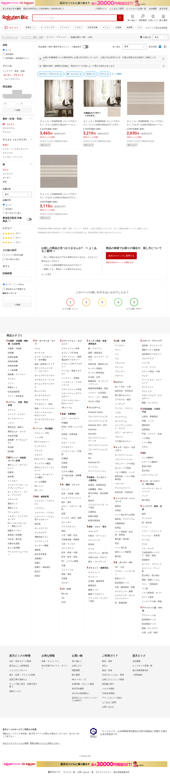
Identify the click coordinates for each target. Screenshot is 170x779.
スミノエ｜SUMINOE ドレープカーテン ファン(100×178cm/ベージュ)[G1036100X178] (58, 124)
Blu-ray (64, 593)
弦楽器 (64, 463)
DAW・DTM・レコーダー (71, 428)
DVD (63, 602)
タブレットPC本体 (69, 353)
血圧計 (38, 571)
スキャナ (38, 455)
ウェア (145, 376)
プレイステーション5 (97, 416)
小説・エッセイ (68, 544)
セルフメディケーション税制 (16, 743)
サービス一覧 (69, 772)
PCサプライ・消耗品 (44, 459)
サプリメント (94, 572)
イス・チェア (148, 548)
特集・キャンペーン (50, 661)
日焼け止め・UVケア (97, 557)
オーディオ (39, 353)
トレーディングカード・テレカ (124, 426)
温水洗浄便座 (40, 554)
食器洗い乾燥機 (15, 535)
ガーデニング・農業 (124, 591)
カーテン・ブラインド (152, 564)
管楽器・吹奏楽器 (69, 434)
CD (62, 598)
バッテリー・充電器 (70, 378)
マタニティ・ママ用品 (125, 463)
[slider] (2, 98)
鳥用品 (118, 528)
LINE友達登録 (108, 693)
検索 (18, 110)
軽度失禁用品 (94, 520)
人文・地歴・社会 (69, 535)
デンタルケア (40, 532)
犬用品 (118, 510)
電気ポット (13, 503)
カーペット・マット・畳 (152, 569)
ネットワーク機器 (42, 463)
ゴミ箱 (145, 588)
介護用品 (92, 512)
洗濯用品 (146, 429)
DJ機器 (64, 458)
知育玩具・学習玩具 (124, 391)
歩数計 (38, 563)
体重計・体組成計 (42, 567)
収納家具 (146, 560)
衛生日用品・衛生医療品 (98, 494)
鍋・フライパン (95, 348)
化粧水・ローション (97, 536)
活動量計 (38, 558)
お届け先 (7, 189)
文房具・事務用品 (150, 416)
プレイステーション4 (97, 421)
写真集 (64, 578)
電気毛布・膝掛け (16, 427)
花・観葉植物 (121, 603)
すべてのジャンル (10, 37)
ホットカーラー (41, 528)
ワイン (118, 350)
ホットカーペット (16, 418)
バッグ (145, 496)
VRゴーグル (66, 408)
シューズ (146, 363)
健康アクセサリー (96, 594)
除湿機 (11, 451)
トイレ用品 (147, 442)
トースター (13, 481)
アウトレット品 (149, 615)
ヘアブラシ (39, 508)
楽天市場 (163, 8)
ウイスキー (120, 345)
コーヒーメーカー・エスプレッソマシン (18, 486)
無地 (5, 182)
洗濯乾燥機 (13, 357)
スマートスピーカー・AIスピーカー (44, 414)
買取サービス (15, 691)
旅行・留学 (66, 502)
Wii (89, 458)
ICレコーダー (40, 391)
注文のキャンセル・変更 (113, 675)
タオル (145, 447)
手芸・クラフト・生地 (152, 434)
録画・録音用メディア (44, 364)
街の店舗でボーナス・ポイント (54, 667)
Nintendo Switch (95, 412)
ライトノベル (67, 570)
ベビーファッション (124, 459)
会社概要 (153, 8)
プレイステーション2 (97, 449)
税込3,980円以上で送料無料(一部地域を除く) (43, 8)
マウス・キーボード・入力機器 (44, 476)
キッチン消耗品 (95, 368)
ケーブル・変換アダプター (71, 372)
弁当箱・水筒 (94, 377)
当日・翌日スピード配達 (20, 661)
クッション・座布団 (151, 535)
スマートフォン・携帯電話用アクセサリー (71, 358)
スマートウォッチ (150, 475)
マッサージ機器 (41, 545)
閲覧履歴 (76, 670)
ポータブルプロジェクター (44, 421)
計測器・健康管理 (96, 581)
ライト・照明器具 (16, 396)
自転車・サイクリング (152, 345)
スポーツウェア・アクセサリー (152, 397)
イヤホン (79, 27)
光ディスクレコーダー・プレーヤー (43, 369)
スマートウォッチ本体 (71, 389)
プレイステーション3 (97, 445)
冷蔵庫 (118, 27)
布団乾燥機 (13, 366)
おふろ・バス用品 (123, 468)
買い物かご (77, 661)
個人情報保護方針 (140, 670)
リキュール (120, 363)
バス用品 (146, 438)
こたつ (11, 423)
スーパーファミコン (97, 471)
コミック (65, 489)
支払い (105, 666)
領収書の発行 (108, 684)
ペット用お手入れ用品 (125, 515)
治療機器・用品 (95, 489)
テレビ (140, 27)
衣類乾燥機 (13, 361)
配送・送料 (107, 661)
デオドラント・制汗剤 (98, 553)
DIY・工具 (119, 567)
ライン (6, 170)
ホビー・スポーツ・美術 (71, 507)
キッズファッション (124, 455)
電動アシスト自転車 (151, 350)
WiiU (90, 454)
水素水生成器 (14, 543)
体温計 (38, 576)
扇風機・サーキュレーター (18, 441)
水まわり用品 (94, 401)
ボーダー (7, 178)
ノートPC (39, 437)
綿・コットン (9, 124)
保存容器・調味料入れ (98, 364)
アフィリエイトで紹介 (112, 698)
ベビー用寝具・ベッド (125, 472)
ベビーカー (120, 483)
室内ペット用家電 (123, 552)
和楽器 (64, 467)
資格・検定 (66, 574)
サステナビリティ (104, 772)
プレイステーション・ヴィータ (98, 439)
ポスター (65, 583)
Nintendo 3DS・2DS (97, 425)
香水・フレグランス (97, 561)
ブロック (119, 437)
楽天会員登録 (161, 28)
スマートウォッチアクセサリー (71, 395)
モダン (6, 145)
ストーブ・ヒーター (17, 414)
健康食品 (92, 585)
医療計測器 (93, 516)
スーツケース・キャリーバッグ (152, 490)
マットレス (147, 518)
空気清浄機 (92, 27)
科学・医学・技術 (69, 557)
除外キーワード (10, 293)
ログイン (150, 28)
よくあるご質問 (117, 8)
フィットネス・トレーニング (152, 381)
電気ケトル (13, 508)
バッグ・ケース (149, 367)
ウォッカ (119, 367)
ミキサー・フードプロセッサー (18, 517)
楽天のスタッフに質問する (121, 255)
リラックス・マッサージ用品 (98, 599)
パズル (118, 412)
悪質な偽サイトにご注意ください (45, 743)
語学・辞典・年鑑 (69, 552)
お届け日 (7, 200)
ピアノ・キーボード (70, 418)
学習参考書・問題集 (70, 539)
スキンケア (93, 531)
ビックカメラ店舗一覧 (136, 8)
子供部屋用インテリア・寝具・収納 (151, 554)
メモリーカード (41, 400)
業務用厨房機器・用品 (98, 388)
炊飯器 (11, 472)
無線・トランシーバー (44, 408)
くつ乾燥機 (13, 370)
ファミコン (93, 467)
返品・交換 (107, 670)
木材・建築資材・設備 (125, 587)
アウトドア (147, 391)
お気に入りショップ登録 (113, 679)
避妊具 (91, 500)
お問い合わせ (108, 707)
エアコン (106, 27)
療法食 (118, 556)
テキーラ (119, 376)
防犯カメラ (120, 578)
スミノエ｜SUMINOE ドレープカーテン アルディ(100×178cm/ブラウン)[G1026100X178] (58, 197)
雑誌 (63, 531)
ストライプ (8, 174)
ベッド (145, 527)
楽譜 (63, 513)
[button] (7, 94)
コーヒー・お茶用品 (97, 393)
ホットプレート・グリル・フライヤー (18, 493)
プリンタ (38, 450)
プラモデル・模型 (123, 399)
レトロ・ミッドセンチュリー (16, 149)
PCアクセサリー (42, 442)
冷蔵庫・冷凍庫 (15, 348)
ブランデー (120, 371)
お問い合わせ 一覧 (85, 772)
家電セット (31, 27)
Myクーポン (77, 679)
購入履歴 (76, 675)
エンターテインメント (71, 498)
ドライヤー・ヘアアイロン (44, 502)
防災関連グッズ (122, 583)
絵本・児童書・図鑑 (70, 493)
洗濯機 (129, 27)
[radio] (4, 50)
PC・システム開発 (69, 561)
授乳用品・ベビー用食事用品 (125, 477)
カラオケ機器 (67, 471)
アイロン (12, 379)
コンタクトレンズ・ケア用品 (98, 506)
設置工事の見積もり (18, 679)
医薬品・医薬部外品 (97, 485)
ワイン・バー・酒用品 (98, 397)
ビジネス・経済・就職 (71, 518)
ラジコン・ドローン (124, 408)
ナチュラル (8, 153)
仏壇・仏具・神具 (150, 632)
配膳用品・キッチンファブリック (98, 382)
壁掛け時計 (147, 466)
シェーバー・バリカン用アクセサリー (44, 518)
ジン (117, 354)
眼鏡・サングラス (150, 403)
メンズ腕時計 (148, 457)
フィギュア (120, 404)
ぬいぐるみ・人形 (123, 386)
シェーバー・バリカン (44, 512)
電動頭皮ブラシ (41, 537)
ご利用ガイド (101, 8)
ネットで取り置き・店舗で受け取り (23, 685)
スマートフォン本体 (70, 348)
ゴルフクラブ (148, 358)
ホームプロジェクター (44, 375)
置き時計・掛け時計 (151, 575)
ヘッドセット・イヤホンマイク (71, 383)
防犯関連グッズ (149, 619)
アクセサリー (67, 447)
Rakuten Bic (15, 17)
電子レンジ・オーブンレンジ (18, 466)
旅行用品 (146, 500)
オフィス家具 (148, 597)
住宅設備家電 (14, 392)
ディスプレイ (40, 446)
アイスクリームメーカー (18, 553)
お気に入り (77, 666)
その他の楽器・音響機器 (71, 477)
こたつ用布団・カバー (152, 593)
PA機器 (64, 423)
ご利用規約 (137, 675)
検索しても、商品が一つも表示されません (63, 269)
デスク (145, 544)
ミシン (11, 383)
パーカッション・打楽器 (71, 452)
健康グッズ (93, 590)
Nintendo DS (94, 462)
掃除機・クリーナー (17, 374)
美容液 (91, 544)
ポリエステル (9, 128)
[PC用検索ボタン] (120, 17)
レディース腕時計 (150, 462)
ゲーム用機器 (40, 482)
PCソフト (39, 490)
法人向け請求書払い (81, 693)
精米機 (11, 476)
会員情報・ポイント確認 (83, 684)
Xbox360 (92, 434)
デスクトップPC (42, 433)
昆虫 (117, 543)
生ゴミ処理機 (14, 548)
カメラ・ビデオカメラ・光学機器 (43, 358)
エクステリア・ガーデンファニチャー (125, 597)
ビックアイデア (48, 27)
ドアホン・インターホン (125, 572)
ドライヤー (65, 27)
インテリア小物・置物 (152, 601)
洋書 (63, 565)
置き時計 (146, 470)
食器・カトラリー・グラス (98, 358)
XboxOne (92, 429)
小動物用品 (120, 523)
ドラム (64, 438)
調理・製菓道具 (95, 353)
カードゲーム (121, 417)
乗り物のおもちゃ (123, 395)
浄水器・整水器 (15, 539)
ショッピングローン (18, 670)
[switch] (29, 219)
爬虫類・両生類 (122, 539)
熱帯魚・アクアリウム (125, 519)
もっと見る (46, 274)
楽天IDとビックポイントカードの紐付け (85, 699)
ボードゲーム (121, 421)
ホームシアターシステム (44, 385)
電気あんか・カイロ (17, 431)
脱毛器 (38, 524)
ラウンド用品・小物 (151, 371)
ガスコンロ (13, 499)
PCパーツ (39, 486)
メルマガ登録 (108, 688)
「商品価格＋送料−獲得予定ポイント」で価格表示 (58, 47)
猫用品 (118, 506)
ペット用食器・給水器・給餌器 (124, 533)
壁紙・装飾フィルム (151, 580)
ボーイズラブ (67, 548)
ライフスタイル (68, 526)
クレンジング (94, 540)
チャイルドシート (123, 488)
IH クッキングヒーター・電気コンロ (17, 524)
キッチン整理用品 (96, 373)
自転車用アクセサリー (152, 354)
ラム (117, 358)
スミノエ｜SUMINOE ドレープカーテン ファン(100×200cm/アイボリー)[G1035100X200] (101, 124)
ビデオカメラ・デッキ (44, 380)
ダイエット (93, 577)
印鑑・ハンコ (148, 421)
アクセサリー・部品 (43, 404)
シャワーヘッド (41, 541)
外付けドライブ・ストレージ (44, 469)
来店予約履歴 (78, 688)
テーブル (146, 540)
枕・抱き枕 (147, 522)
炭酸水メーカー (15, 530)
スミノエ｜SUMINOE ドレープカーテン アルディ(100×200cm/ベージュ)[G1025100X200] (145, 124)
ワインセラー (14, 512)
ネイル (91, 549)
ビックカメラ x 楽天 (12, 8)
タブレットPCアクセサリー (71, 365)
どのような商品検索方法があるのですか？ (63, 265)
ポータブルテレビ (42, 395)
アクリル (7, 132)
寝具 (144, 514)
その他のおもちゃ (123, 441)
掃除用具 (146, 425)
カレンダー (66, 522)
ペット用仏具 (121, 548)
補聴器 (38, 550)
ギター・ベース (68, 443)
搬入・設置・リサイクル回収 (22, 675)
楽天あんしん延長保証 (19, 666)
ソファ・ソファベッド (152, 531)
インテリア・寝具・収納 (32, 37)
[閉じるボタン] (164, 58)
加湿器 (11, 447)
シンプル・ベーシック (13, 157)
